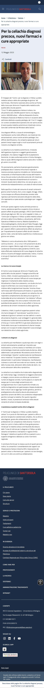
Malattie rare (7, 534)
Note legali (5, 668)
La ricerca (7, 575)
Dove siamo (7, 496)
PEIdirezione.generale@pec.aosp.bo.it (19, 627)
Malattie (6, 516)
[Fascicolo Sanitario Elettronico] (10, 655)
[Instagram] (4, 638)
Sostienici (7, 581)
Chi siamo (6, 492)
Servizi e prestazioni (11, 510)
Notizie (20, 18)
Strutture (6, 503)
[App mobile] (4, 649)
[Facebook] (14, 638)
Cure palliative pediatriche (12, 527)
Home (3, 18)
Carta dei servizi (8, 500)
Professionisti (9, 570)
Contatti (6, 606)
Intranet (6, 593)
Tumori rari (7, 531)
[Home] (22, 9)
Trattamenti (7, 523)
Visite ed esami (8, 519)
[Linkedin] (9, 638)
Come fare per (9, 564)
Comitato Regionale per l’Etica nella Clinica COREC (20, 557)
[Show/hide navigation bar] (3, 9)
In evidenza (7, 541)
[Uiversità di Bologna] (22, 478)
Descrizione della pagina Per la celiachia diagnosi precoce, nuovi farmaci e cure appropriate (22, 684)
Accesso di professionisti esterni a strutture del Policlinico (19, 552)
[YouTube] (19, 638)
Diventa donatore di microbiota (13, 547)
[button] (39, 9)
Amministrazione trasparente (15, 587)
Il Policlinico (12, 18)
